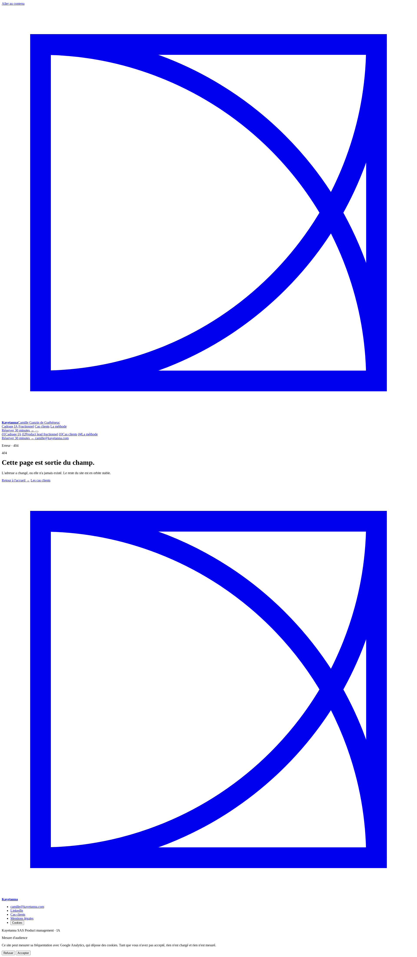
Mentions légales (21, 918)
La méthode (58, 426)
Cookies (17, 922)
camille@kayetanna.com (52, 438)
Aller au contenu (13, 3)
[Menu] (36, 431)
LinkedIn (16, 910)
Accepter (23, 953)
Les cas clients (40, 480)
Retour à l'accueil (16, 480)
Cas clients (42, 426)
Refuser (8, 953)
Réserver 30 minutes (18, 430)
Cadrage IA (10, 426)
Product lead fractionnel (40, 434)
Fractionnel (26, 426)
